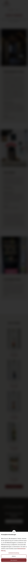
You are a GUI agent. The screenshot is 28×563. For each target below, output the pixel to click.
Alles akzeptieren (13, 560)
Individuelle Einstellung (13, 552)
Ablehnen (14, 556)
